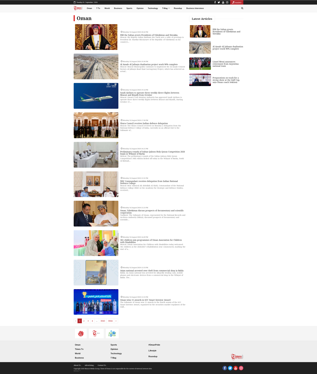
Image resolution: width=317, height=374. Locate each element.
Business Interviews (195, 8)
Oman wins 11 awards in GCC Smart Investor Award (145, 300)
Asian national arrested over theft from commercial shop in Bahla (152, 270)
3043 (103, 321)
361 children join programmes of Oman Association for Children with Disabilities (151, 241)
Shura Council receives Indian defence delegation (144, 123)
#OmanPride (154, 345)
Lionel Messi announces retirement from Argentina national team (226, 63)
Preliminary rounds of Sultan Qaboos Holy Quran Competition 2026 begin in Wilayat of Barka (152, 152)
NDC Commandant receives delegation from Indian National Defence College (149, 182)
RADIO (238, 2)
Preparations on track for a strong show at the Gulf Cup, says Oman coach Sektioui (226, 79)
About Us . (77, 365)
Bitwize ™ (77, 371)
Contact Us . (102, 365)
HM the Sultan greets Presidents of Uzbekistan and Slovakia (149, 35)
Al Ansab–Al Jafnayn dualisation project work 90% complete (149, 64)
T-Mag (165, 8)
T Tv (98, 8)
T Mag (113, 358)
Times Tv (79, 349)
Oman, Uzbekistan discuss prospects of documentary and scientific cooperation (152, 211)
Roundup (178, 8)
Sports (129, 8)
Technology (153, 8)
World (107, 8)
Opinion (140, 8)
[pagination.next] (116, 321)
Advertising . (89, 365)
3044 (110, 321)
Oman (89, 8)
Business (118, 8)
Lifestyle (152, 351)
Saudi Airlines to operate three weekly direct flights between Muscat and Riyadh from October (149, 93)
